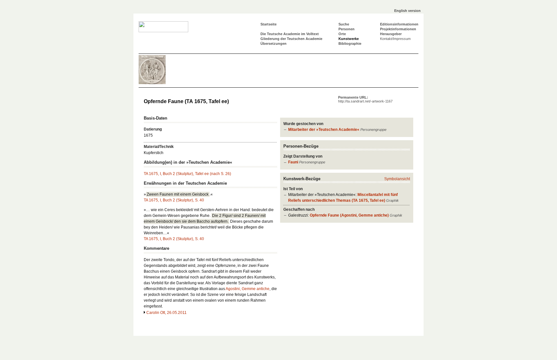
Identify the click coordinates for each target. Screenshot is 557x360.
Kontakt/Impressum (395, 39)
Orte (342, 34)
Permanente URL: (365, 99)
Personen (346, 29)
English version (407, 11)
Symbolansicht (397, 179)
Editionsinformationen (399, 24)
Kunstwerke (348, 39)
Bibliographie (349, 43)
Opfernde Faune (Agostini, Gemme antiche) (349, 215)
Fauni (293, 162)
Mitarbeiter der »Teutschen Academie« (323, 129)
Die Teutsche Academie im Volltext (289, 34)
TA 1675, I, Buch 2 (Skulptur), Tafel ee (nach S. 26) (187, 173)
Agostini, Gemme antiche (247, 289)
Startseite (268, 24)
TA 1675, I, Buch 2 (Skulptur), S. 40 (174, 200)
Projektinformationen (398, 29)
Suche (343, 24)
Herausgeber (391, 34)
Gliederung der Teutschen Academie (291, 39)
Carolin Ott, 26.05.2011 (166, 312)
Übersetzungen (273, 43)
